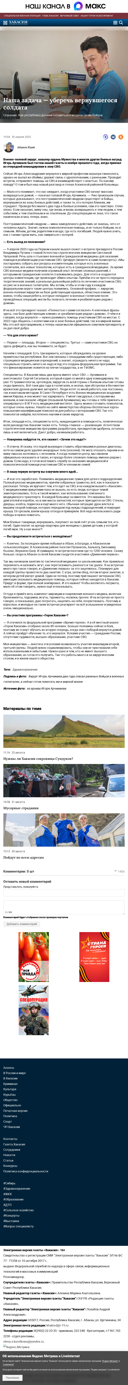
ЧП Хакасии (11, 1127)
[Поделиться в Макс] (105, 137)
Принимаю (12, 1377)
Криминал (10, 1084)
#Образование (13, 1199)
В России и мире (14, 1073)
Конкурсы (10, 1166)
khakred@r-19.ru (57, 1325)
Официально (12, 1105)
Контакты (10, 1139)
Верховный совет (69, 16)
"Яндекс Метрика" (110, 1361)
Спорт (7, 1121)
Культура (9, 1089)
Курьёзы (9, 1094)
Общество (10, 1100)
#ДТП (7, 1205)
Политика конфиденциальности (25, 1171)
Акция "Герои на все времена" (97, 16)
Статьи (8, 1160)
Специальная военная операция (22, 16)
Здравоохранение (24, 669)
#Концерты (11, 1215)
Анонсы (8, 1067)
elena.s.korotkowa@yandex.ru (23, 1341)
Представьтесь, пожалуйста (20, 886)
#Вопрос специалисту (18, 1226)
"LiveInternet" (8, 1364)
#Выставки (11, 1221)
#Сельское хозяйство (18, 1210)
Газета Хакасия (14, 1144)
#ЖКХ (7, 1194)
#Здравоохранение (16, 1188)
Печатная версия (15, 1110)
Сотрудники (11, 1149)
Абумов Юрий (26, 147)
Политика (10, 1116)
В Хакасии (10, 1078)
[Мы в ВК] (113, 137)
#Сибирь (9, 1183)
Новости (9, 1155)
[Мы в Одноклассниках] (120, 137)
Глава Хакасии (50, 16)
